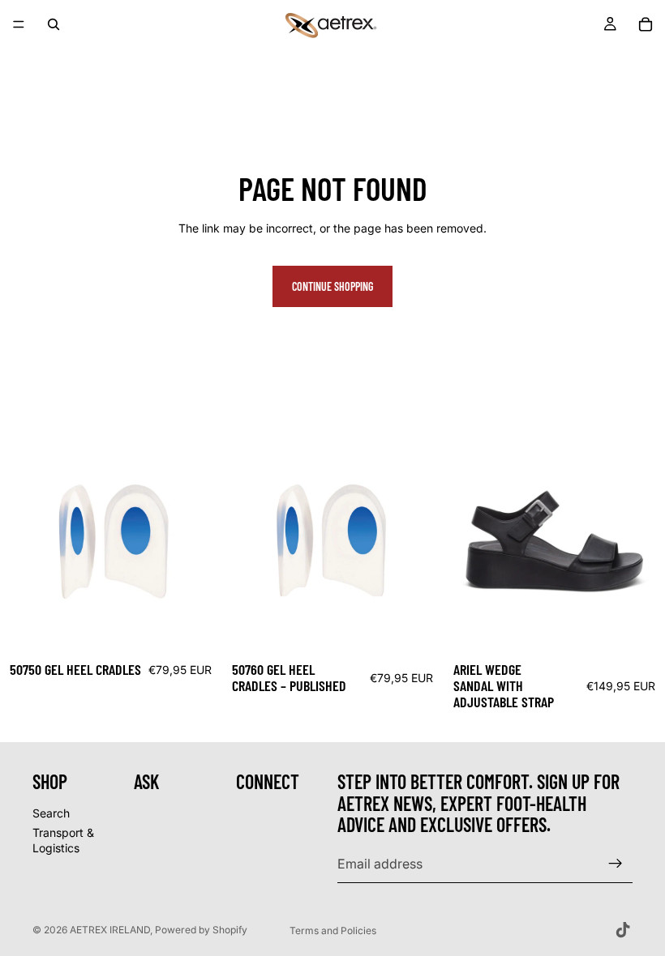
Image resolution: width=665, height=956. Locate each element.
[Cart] (645, 24)
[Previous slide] (468, 542)
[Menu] (18, 24)
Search (51, 813)
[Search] (53, 24)
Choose (210, 627)
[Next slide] (640, 542)
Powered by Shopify (201, 930)
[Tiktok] (623, 930)
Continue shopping (332, 286)
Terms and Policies (333, 930)
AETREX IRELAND (110, 930)
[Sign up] (615, 864)
